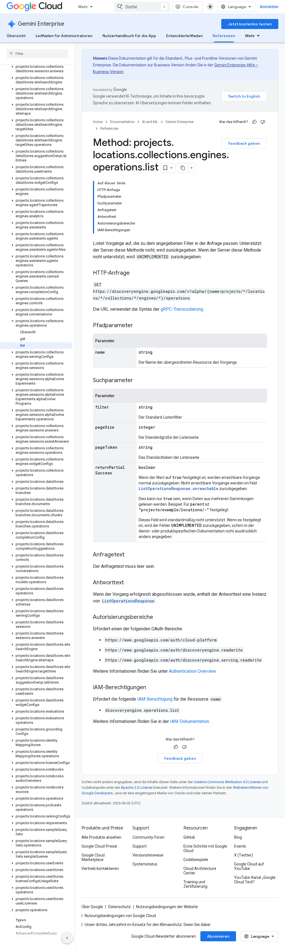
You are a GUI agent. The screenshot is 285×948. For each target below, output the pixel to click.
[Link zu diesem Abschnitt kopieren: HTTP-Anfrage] (135, 273)
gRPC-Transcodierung (182, 309)
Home (98, 122)
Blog (238, 837)
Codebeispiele (195, 859)
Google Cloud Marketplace (93, 857)
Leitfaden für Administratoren (64, 35)
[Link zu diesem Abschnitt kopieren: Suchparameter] (138, 380)
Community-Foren (148, 837)
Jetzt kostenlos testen (250, 23)
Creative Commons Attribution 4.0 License (227, 782)
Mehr (83, 6)
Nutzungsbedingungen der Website (167, 906)
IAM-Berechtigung (155, 699)
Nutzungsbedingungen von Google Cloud (120, 915)
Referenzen (224, 35)
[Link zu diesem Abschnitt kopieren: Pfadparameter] (138, 325)
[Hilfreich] (254, 122)
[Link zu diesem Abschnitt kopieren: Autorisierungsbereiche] (158, 617)
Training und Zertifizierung (195, 884)
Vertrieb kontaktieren (100, 868)
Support (139, 846)
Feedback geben (244, 143)
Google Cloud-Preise (99, 846)
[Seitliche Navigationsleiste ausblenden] (67, 938)
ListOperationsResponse (128, 601)
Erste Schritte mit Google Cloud (205, 848)
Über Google (92, 906)
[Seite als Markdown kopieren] (183, 168)
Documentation (122, 122)
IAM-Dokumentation (189, 721)
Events (240, 846)
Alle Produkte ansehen (101, 837)
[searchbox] (37, 53)
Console (190, 6)
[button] (36, 68)
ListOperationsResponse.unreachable (178, 488)
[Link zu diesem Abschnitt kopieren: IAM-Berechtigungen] (151, 687)
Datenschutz (119, 906)
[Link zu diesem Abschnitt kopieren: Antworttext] (129, 583)
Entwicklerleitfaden (184, 35)
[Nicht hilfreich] (263, 122)
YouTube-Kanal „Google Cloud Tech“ (255, 879)
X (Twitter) (243, 855)
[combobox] (142, 7)
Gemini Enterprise (41, 23)
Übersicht (16, 35)
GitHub (189, 837)
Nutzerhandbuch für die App (129, 35)
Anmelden (269, 6)
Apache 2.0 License (136, 787)
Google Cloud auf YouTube (249, 866)
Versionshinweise (147, 855)
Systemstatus (144, 864)
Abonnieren (218, 936)
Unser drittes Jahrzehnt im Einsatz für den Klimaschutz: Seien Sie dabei (147, 924)
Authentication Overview (192, 671)
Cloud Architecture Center (199, 870)
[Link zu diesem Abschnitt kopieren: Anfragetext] (130, 555)
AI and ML (150, 122)
